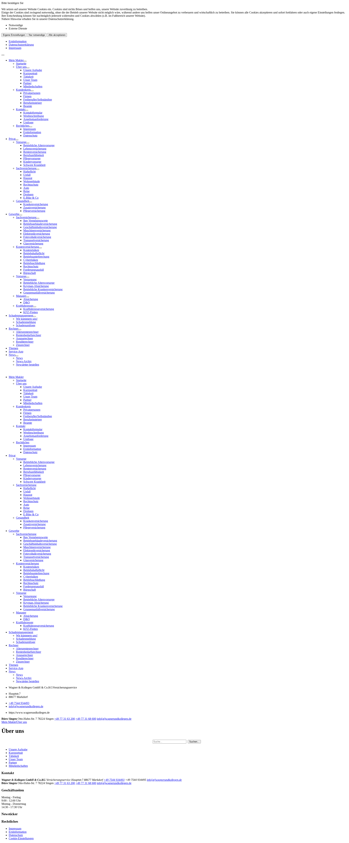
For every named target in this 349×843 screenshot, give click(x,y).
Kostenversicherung (27, 246)
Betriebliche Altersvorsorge (39, 145)
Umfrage (28, 122)
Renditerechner (24, 341)
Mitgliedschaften (32, 86)
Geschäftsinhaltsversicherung (40, 227)
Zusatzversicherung (34, 207)
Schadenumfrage (25, 325)
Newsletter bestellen (27, 364)
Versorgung (30, 279)
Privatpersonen (31, 93)
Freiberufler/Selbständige (37, 99)
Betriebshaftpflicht (33, 253)
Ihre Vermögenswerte (35, 220)
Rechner (13, 328)
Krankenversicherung (35, 204)
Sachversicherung (26, 168)
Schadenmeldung (26, 322)
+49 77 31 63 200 (64, 718)
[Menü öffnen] (2, 55)
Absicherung (30, 299)
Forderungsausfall (33, 269)
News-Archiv (24, 361)
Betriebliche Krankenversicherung (43, 289)
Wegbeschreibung (33, 115)
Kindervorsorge (32, 161)
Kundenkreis (23, 89)
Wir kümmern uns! (26, 318)
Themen (13, 348)
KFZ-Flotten (30, 312)
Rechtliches (22, 125)
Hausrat (27, 178)
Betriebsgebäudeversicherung (40, 223)
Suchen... (194, 741)
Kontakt (20, 109)
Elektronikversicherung (36, 233)
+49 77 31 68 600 (86, 718)
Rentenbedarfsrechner (28, 335)
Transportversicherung (36, 240)
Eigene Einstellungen (14, 35)
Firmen (27, 96)
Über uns (21, 66)
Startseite (21, 63)
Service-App (16, 351)
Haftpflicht (29, 171)
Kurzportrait (30, 73)
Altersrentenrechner (27, 331)
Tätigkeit (28, 76)
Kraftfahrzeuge (24, 305)
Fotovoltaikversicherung (37, 237)
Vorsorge (21, 142)
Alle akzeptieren (57, 35)
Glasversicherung (33, 243)
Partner (27, 83)
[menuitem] (178, 98)
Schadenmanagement (21, 315)
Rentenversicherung (34, 151)
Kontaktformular (32, 112)
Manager (21, 295)
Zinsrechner (23, 345)
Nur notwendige (37, 35)
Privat (12, 138)
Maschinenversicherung (37, 230)
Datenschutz (30, 135)
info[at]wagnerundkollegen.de (26, 706)
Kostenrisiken (31, 250)
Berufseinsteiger (32, 102)
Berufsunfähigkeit (33, 155)
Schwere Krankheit (34, 165)
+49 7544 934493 (19, 703)
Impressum (15, 47)
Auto (26, 187)
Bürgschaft (29, 273)
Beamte (27, 106)
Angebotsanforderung (35, 119)
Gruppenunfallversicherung (39, 292)
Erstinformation (18, 41)
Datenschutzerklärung (21, 44)
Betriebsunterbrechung (36, 256)
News (12, 354)
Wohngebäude (31, 181)
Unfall (27, 174)
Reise (26, 191)
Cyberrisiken (30, 259)
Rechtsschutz (30, 184)
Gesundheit (22, 201)
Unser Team (30, 79)
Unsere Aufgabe (32, 70)
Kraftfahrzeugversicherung (38, 309)
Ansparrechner (24, 338)
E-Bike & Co (31, 197)
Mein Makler (16, 60)
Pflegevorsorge (32, 158)
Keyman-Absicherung (36, 286)
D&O (26, 302)
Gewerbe (14, 214)
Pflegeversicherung (34, 210)
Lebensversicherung (34, 148)
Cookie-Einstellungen (21, 838)
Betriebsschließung (34, 263)
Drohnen (28, 194)
